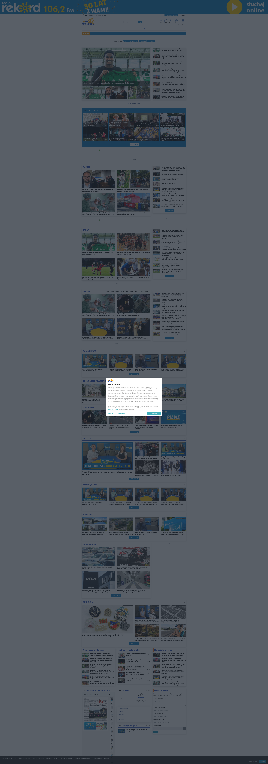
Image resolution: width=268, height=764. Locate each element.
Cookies (117, 409)
